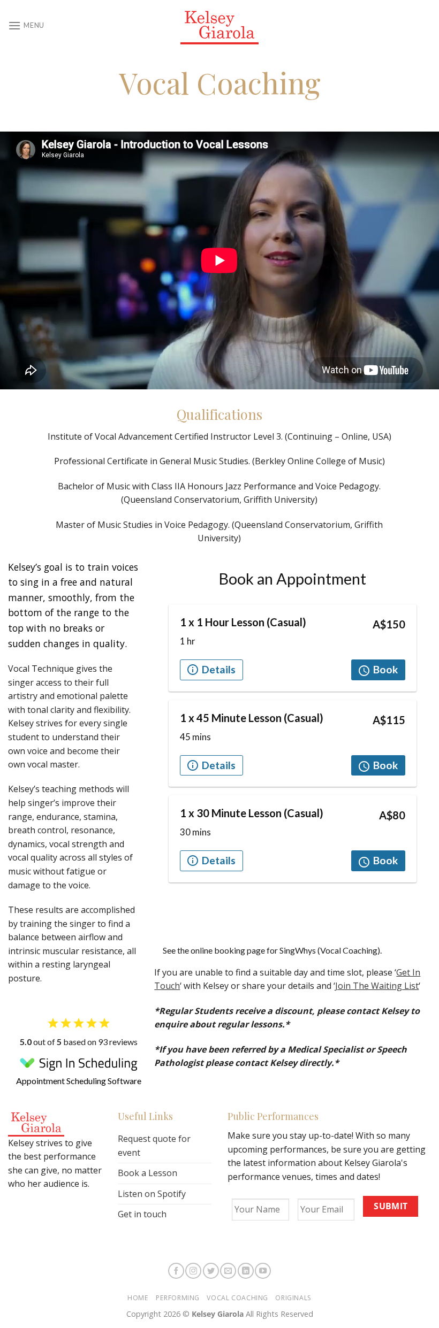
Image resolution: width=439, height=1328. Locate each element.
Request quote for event (154, 1145)
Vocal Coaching (237, 1297)
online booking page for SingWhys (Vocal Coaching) (285, 950)
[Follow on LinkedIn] (246, 1271)
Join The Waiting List (377, 986)
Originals (293, 1297)
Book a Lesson (147, 1173)
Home (137, 1297)
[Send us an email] (228, 1271)
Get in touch (142, 1214)
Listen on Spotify (152, 1194)
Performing (178, 1297)
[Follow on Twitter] (211, 1271)
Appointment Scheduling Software (78, 1080)
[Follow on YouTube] (263, 1271)
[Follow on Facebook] (176, 1271)
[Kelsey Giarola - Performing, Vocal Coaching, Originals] (219, 25)
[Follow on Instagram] (193, 1271)
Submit (391, 1206)
